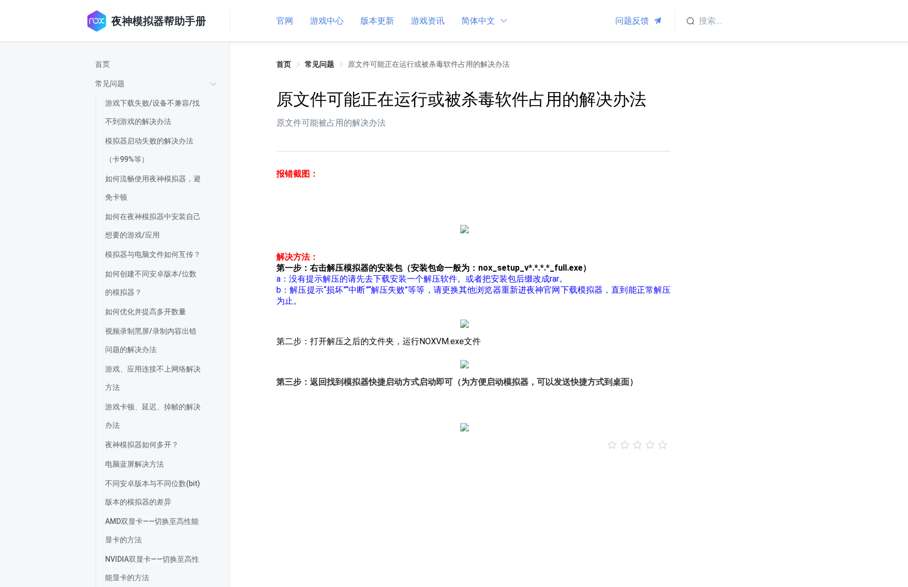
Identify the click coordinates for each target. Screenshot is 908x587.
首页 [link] (283, 64)
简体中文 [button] (479, 21)
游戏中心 (327, 21)
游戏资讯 (428, 21)
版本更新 (377, 21)
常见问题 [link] (319, 64)
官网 (284, 21)
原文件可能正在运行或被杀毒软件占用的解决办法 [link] (429, 64)
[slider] (473, 445)
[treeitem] (158, 64)
